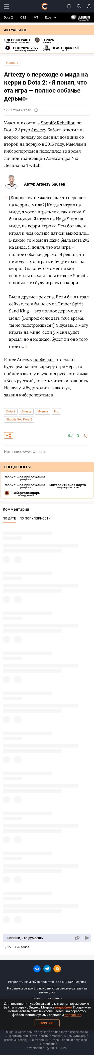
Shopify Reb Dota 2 (19, 419)
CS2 (23, 17)
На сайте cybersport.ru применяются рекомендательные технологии (47, 990)
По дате (9, 518)
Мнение (42, 411)
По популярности (35, 518)
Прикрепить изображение (77, 938)
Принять (47, 1023)
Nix (56, 411)
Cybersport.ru (36, 1048)
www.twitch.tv (34, 451)
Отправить (87, 938)
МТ (36, 17)
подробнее (63, 1007)
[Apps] (69, 6)
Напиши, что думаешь (25, 938)
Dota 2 (8, 17)
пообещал (43, 359)
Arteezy (26, 411)
